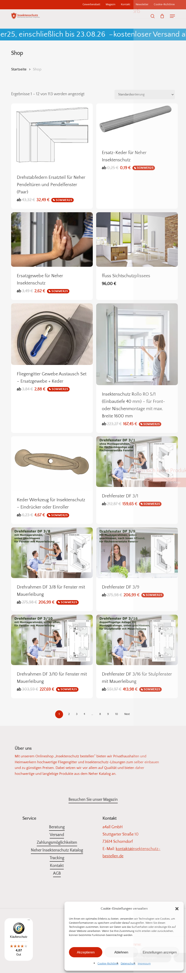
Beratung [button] (57, 827)
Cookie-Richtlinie (108, 963)
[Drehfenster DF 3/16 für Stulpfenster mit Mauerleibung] (137, 640)
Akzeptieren (86, 952)
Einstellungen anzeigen (160, 952)
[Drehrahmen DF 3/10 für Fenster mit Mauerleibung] (52, 640)
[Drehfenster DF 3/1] (137, 461)
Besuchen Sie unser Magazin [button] (93, 799)
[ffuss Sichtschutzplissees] (137, 239)
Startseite (19, 69)
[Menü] (29, 922)
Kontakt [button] (57, 865)
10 (116, 714)
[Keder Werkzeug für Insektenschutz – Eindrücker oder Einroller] (52, 463)
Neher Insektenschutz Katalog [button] (57, 850)
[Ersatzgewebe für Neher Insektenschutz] (52, 239)
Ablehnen (121, 952)
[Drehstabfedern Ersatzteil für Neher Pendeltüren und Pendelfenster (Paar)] (52, 135)
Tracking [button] (57, 858)
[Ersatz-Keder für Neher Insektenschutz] (137, 123)
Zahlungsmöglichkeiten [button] (57, 842)
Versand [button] (57, 835)
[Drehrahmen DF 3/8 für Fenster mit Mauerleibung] (52, 552)
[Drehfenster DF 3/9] (137, 552)
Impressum (144, 963)
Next (127, 714)
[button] (177, 908)
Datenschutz (128, 963)
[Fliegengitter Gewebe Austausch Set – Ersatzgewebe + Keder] (52, 334)
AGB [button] (57, 873)
